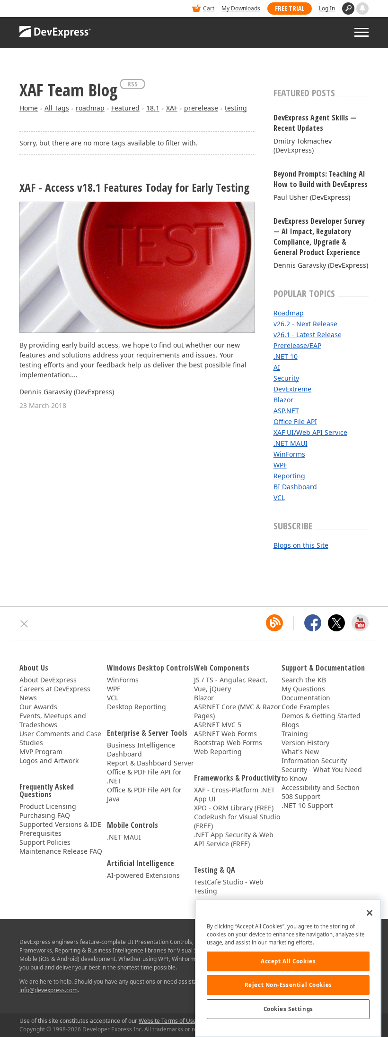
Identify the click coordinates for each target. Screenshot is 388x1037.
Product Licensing (47, 806)
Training (295, 733)
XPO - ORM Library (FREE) (233, 807)
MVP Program (40, 751)
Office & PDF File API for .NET (144, 776)
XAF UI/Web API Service (310, 432)
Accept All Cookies (288, 961)
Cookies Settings (288, 1008)
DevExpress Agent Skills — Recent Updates (314, 122)
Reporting (289, 475)
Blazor (283, 399)
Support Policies (45, 842)
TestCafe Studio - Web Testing (229, 886)
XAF (171, 107)
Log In (327, 8)
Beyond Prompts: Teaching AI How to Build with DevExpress (320, 179)
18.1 (152, 107)
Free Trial (289, 8)
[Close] (369, 912)
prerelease (201, 107)
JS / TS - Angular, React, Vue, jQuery (230, 684)
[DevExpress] (48, 9)
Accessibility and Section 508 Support (321, 792)
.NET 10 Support (307, 805)
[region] (288, 968)
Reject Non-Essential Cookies (288, 984)
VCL (279, 497)
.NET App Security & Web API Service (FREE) (233, 839)
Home (28, 107)
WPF (280, 464)
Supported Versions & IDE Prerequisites (60, 829)
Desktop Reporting (136, 706)
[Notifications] (362, 8)
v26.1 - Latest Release (307, 334)
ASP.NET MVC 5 (217, 724)
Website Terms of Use (167, 1021)
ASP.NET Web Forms (225, 733)
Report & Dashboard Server (150, 762)
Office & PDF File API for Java (144, 794)
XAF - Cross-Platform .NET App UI (234, 794)
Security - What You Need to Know (322, 774)
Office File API (295, 421)
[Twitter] (336, 622)
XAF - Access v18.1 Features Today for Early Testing (134, 188)
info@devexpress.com (48, 990)
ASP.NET (286, 410)
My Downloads (240, 8)
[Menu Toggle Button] (361, 32)
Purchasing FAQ (44, 815)
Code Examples (306, 706)
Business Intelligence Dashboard (141, 749)
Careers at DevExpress (54, 688)
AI (276, 367)
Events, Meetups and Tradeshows (52, 720)
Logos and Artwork (49, 760)
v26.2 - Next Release (305, 323)
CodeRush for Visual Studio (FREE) (237, 821)
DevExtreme (292, 388)
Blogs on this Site (300, 545)
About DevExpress (48, 679)
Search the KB (304, 679)
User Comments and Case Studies (60, 738)
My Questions (303, 688)
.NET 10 (285, 356)
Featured (125, 107)
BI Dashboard (295, 486)
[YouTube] (360, 622)
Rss (132, 83)
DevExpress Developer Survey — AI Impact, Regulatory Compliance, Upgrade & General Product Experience (319, 236)
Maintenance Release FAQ (60, 851)
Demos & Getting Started (321, 715)
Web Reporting (218, 751)
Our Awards (38, 706)
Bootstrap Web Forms (228, 742)
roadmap (90, 107)
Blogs (290, 724)
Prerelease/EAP (297, 345)
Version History (305, 742)
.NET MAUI (290, 443)
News (28, 697)
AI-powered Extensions (143, 875)
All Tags (56, 107)
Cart (208, 8)
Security (286, 378)
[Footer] (24, 623)
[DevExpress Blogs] (274, 622)
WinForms (289, 454)
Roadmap (288, 312)
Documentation (306, 697)
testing (236, 107)
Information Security (314, 760)
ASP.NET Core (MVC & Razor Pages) (237, 711)
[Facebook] (312, 622)
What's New (300, 751)
